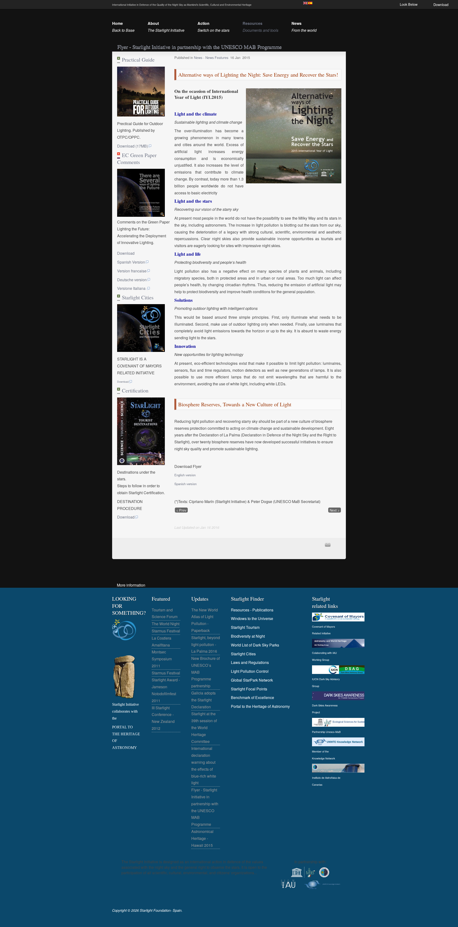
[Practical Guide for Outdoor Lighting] (141, 115)
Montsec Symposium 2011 (162, 658)
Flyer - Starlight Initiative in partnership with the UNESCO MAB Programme (204, 807)
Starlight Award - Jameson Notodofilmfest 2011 (166, 690)
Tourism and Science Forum (164, 613)
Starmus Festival (166, 631)
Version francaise (131, 271)
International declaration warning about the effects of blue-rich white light (203, 765)
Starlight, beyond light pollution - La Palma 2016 (205, 644)
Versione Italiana (131, 288)
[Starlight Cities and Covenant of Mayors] (141, 350)
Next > (334, 510)
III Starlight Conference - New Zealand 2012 (163, 718)
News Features (216, 57)
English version (185, 475)
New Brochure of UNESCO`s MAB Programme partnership (205, 672)
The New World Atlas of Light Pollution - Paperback (204, 620)
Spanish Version (131, 262)
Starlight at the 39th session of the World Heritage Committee (204, 727)
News (198, 57)
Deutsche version (132, 279)
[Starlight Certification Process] (141, 463)
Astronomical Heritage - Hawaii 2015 (202, 838)
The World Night (165, 623)
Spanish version (185, 484)
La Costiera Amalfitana (161, 641)
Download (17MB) (132, 146)
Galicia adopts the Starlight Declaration (203, 700)
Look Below (408, 4)
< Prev (181, 510)
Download (440, 4)
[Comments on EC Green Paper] (141, 215)
